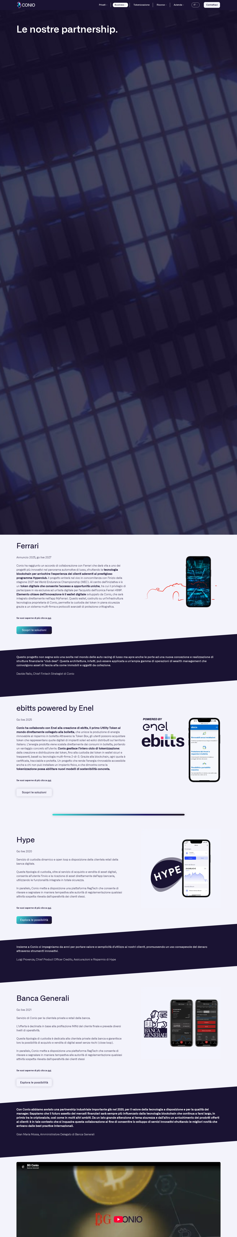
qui (49, 618)
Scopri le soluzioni (34, 630)
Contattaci (212, 5)
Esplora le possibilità (34, 920)
